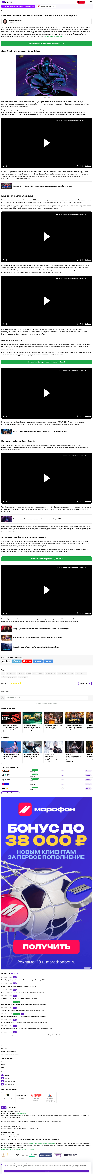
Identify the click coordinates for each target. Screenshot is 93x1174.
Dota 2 (28, 673)
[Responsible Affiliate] (70, 1155)
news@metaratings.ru (13, 1134)
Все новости (14, 973)
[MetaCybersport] (9, 1107)
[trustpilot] (33, 1155)
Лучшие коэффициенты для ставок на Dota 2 (46, 362)
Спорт (3, 1064)
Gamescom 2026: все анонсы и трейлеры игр (19, 6)
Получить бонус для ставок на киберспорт (46, 43)
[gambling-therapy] (58, 1155)
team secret (10, 673)
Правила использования (8, 1051)
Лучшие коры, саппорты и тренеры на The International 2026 (53, 727)
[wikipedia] (22, 1155)
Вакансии (4, 1048)
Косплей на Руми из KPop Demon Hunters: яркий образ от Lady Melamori (11, 756)
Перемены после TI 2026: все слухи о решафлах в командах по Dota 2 (74, 727)
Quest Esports (81, 673)
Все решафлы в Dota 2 (48, 6)
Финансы (4, 1067)
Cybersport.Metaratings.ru (54, 36)
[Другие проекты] (7, 2)
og (3, 673)
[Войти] (87, 2)
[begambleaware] (45, 1155)
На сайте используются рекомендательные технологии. (18, 1149)
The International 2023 (65, 673)
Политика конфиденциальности (10, 1054)
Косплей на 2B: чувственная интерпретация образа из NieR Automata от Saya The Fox (53, 758)
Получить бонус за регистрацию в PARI (47, 559)
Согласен (46, 1171)
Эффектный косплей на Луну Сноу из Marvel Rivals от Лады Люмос (31, 756)
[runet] (3, 1155)
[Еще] (91, 2)
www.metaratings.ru (22, 1113)
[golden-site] (10, 1155)
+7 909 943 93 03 (12, 1136)
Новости (5, 973)
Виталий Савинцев (16, 20)
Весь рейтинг (10, 793)
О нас (3, 1046)
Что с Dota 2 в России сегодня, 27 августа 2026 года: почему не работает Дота (11, 728)
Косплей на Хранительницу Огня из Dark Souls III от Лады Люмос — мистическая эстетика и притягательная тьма (73, 758)
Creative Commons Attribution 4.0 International (42, 1143)
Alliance (21, 673)
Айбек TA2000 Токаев (9, 677)
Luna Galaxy (23, 677)
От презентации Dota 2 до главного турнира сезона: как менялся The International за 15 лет (32, 728)
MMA (2, 1062)
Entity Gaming (38, 673)
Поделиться (83, 683)
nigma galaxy (50, 673)
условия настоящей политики (43, 1166)
